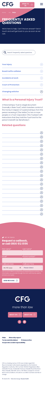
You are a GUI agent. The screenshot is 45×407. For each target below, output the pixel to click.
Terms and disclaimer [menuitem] (10, 340)
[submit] (5, 52)
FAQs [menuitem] (4, 337)
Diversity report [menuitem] (15, 337)
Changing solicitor (10, 91)
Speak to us (25, 5)
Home (4, 12)
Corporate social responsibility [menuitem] (13, 342)
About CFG (13, 315)
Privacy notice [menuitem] (26, 340)
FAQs (14, 12)
